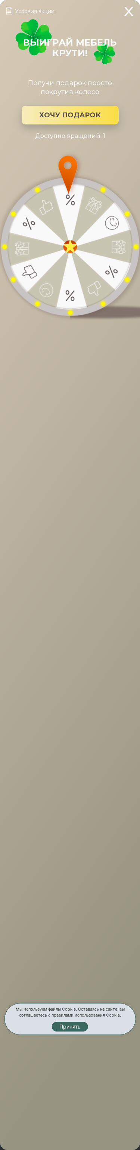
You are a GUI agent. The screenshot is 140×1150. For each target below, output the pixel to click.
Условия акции (35, 11)
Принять (70, 1026)
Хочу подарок (70, 115)
